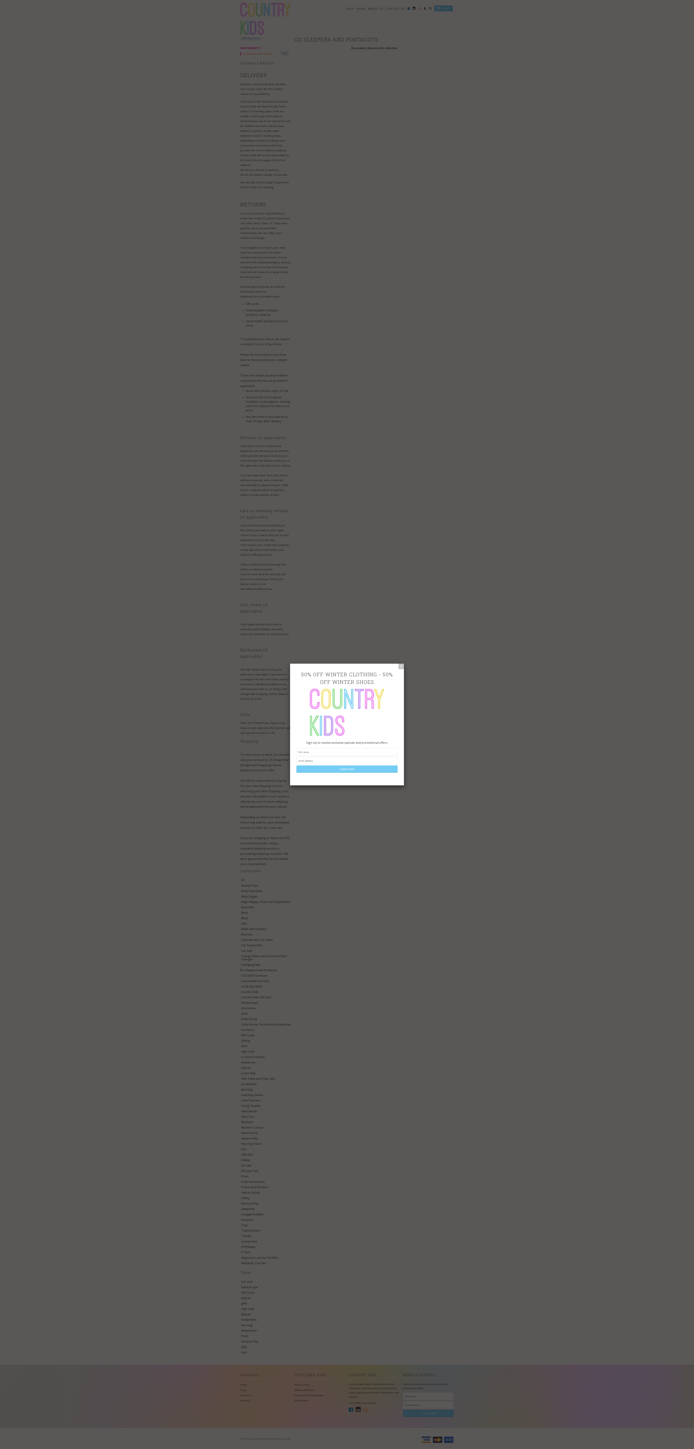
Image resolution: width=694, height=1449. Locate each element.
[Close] (401, 666)
